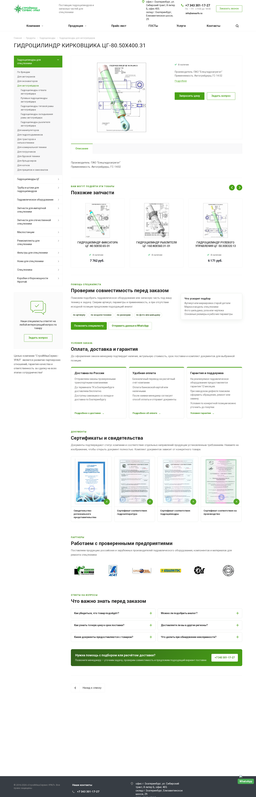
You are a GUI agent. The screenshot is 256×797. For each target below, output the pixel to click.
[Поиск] (237, 26)
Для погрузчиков (26, 151)
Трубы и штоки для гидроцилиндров (28, 189)
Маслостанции (25, 232)
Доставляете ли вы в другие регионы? (184, 625)
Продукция (76, 25)
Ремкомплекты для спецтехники (28, 242)
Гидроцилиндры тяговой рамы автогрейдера (37, 108)
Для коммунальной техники (31, 147)
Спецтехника (24, 269)
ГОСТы (153, 25)
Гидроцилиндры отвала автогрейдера (33, 92)
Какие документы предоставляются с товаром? (103, 637)
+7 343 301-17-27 (197, 5)
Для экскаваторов (27, 81)
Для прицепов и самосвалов (32, 170)
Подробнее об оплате (145, 413)
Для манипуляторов (28, 130)
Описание (81, 148)
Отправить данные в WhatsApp (130, 325)
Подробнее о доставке (88, 413)
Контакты (213, 25)
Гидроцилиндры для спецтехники (29, 61)
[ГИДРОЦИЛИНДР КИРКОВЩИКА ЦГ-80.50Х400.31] (121, 97)
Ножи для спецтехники (30, 261)
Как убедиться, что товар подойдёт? (96, 613)
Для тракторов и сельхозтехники (26, 141)
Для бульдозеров (26, 160)
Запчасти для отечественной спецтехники (34, 222)
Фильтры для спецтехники (32, 252)
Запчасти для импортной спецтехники (31, 210)
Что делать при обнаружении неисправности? (188, 637)
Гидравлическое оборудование (35, 199)
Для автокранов (26, 76)
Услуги (181, 25)
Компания (33, 25)
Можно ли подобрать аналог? (179, 613)
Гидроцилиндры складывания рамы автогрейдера (37, 116)
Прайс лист (118, 25)
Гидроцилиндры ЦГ (28, 179)
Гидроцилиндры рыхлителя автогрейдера (35, 124)
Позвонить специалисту (88, 325)
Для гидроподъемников (30, 134)
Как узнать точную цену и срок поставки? (99, 625)
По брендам (23, 72)
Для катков (23, 165)
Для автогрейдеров (28, 85)
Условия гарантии (200, 413)
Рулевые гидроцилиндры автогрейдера (34, 100)
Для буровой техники (28, 156)
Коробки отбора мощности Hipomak (32, 280)
